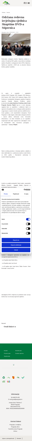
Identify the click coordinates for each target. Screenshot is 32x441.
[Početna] (6, 3)
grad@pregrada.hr (17, 399)
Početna (3, 12)
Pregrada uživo (15, 427)
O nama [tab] (26, 194)
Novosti (8, 12)
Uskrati (16, 250)
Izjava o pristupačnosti (8, 438)
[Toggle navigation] (29, 3)
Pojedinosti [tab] (16, 194)
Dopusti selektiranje (16, 245)
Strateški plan (18, 350)
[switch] (28, 224)
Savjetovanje (7, 356)
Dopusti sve (16, 240)
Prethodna (3, 310)
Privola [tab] (6, 194)
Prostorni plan (7, 353)
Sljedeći (29, 310)
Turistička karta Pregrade (15, 429)
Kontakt (6, 350)
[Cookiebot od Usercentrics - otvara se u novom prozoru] (23, 190)
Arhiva (15, 431)
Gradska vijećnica (19, 353)
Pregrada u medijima (15, 424)
